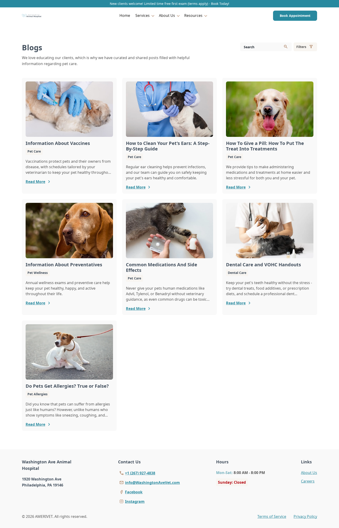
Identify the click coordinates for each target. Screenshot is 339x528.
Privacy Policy (305, 516)
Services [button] (142, 15)
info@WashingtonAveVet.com (152, 482)
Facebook (134, 492)
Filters (301, 47)
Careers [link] (308, 481)
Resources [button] (193, 15)
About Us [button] (167, 15)
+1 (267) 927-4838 (140, 473)
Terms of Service (271, 516)
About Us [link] (309, 472)
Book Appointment (295, 15)
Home (124, 15)
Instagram (135, 501)
